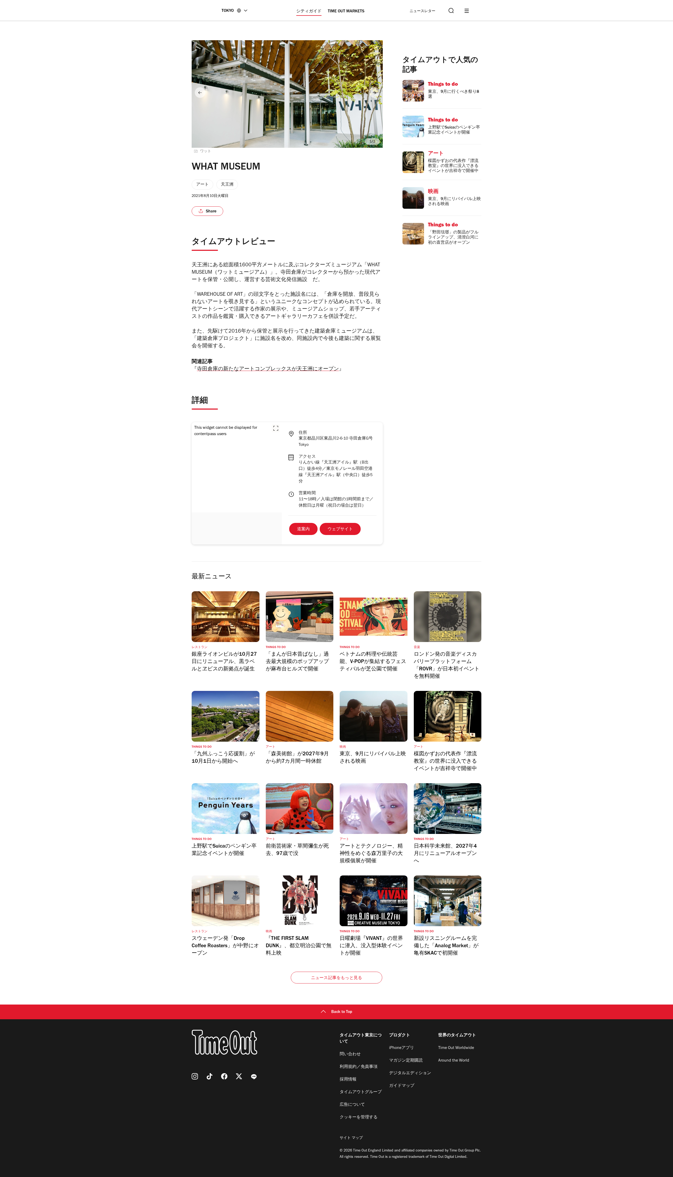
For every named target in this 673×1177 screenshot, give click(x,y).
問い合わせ (350, 1054)
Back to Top (341, 1012)
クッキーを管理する (359, 1117)
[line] (254, 1076)
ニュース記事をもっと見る (336, 978)
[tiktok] (209, 1076)
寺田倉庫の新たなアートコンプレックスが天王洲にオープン (268, 369)
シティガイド (309, 11)
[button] (276, 428)
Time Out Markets (346, 11)
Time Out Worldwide (456, 1048)
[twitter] (239, 1076)
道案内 (303, 529)
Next (374, 92)
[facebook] (224, 1076)
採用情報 (348, 1080)
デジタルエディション (410, 1073)
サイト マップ (351, 1138)
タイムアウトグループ (361, 1092)
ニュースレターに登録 (422, 11)
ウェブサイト (340, 529)
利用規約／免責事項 (359, 1067)
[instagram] (195, 1076)
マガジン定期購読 (406, 1061)
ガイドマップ (401, 1086)
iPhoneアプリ (401, 1048)
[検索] (450, 10)
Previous (200, 92)
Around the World (453, 1061)
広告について (352, 1105)
